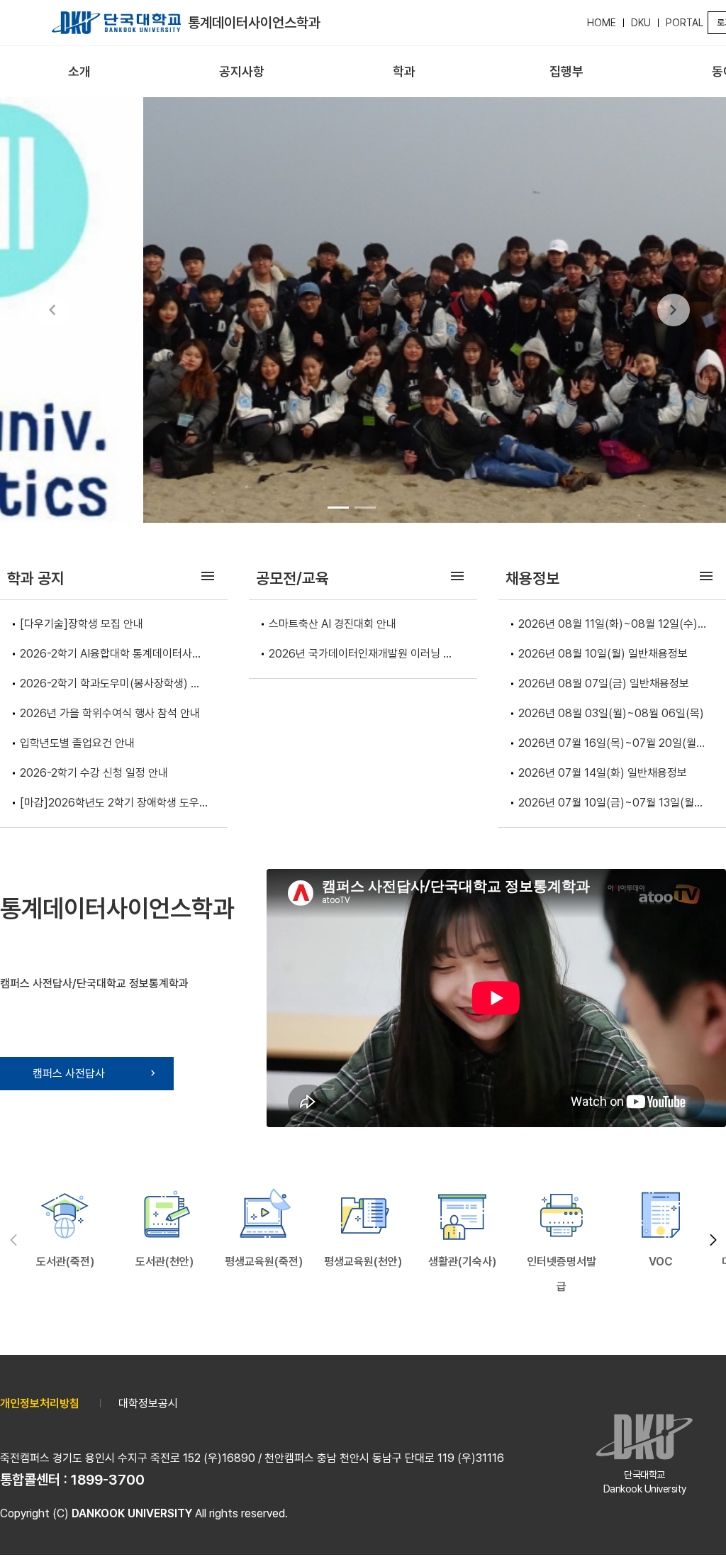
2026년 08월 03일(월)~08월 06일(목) (611, 713)
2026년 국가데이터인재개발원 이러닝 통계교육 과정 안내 (361, 655)
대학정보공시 (148, 1403)
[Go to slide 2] (365, 507)
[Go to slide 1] (338, 507)
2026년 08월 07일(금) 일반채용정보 (603, 683)
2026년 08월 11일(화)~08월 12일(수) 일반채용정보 (608, 625)
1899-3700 (108, 1479)
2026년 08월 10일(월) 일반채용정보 (603, 653)
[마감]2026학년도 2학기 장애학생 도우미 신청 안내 (109, 804)
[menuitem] (80, 72)
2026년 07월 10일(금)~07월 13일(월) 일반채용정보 (608, 804)
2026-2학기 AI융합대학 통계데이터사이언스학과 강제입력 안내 (111, 655)
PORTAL (684, 22)
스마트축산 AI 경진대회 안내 (332, 624)
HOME (601, 22)
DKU (641, 22)
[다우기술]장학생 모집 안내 (81, 624)
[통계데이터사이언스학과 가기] (116, 22)
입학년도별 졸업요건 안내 (77, 743)
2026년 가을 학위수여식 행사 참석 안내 (110, 713)
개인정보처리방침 (39, 1403)
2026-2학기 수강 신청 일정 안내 (94, 773)
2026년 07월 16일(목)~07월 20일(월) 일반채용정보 (609, 744)
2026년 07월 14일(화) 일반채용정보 (602, 773)
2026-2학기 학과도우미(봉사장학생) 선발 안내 (110, 685)
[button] (713, 1240)
